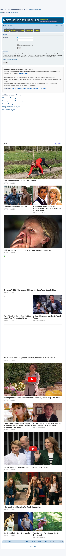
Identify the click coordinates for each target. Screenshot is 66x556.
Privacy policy (13, 59)
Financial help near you (10, 98)
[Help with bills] (33, 20)
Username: (5, 37)
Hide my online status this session (26, 45)
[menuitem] (11, 26)
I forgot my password (21, 41)
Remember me (22, 44)
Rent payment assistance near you (13, 101)
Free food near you (8, 104)
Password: (5, 39)
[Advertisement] (31, 5)
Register (6, 62)
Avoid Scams (13, 12)
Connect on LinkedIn (39, 88)
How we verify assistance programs (22, 88)
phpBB (28, 544)
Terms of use (6, 59)
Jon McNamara (23, 73)
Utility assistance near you (11, 107)
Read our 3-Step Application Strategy (33, 9)
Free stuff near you (8, 110)
